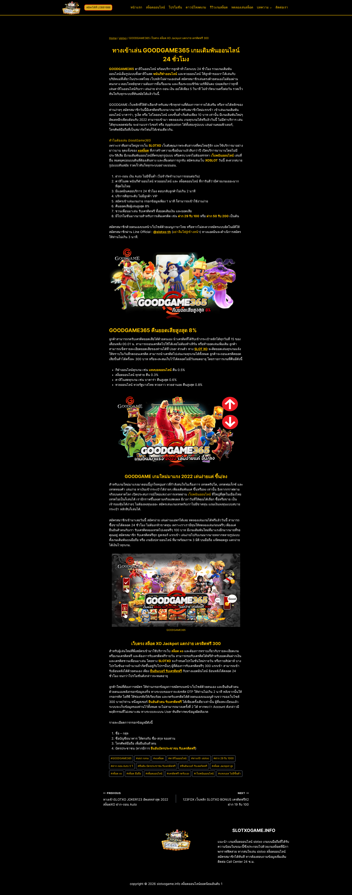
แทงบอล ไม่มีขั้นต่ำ (229, 773)
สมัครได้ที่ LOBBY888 (98, 7)
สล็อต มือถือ (133, 773)
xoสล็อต (143, 150)
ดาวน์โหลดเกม (196, 7)
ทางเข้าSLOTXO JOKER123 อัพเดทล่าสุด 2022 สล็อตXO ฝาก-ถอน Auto (135, 799)
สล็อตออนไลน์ (155, 7)
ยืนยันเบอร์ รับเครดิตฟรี (166, 671)
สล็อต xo (116, 773)
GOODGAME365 (121, 758)
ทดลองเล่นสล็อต (242, 7)
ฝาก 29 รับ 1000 (224, 758)
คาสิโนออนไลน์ (177, 758)
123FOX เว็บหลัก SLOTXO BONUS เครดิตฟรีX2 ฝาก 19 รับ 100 (216, 799)
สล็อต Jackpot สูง (222, 765)
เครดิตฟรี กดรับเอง (178, 773)
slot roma (142, 758)
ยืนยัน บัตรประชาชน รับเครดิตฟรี (156, 765)
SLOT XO (201, 349)
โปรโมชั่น (175, 7)
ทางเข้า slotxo (200, 758)
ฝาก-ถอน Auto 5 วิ (122, 765)
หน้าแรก (136, 7)
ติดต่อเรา (282, 7)
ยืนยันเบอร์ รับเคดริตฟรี (193, 765)
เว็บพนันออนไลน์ (204, 773)
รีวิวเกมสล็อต (219, 7)
